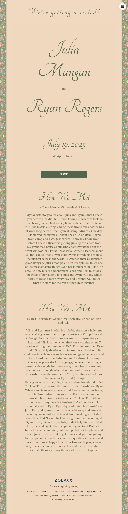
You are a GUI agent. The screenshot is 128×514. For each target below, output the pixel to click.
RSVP (64, 174)
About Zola (31, 492)
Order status (59, 492)
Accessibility (57, 499)
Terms (73, 499)
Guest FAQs (45, 492)
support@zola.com (75, 492)
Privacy (67, 499)
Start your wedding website (46, 496)
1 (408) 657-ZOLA (94, 492)
